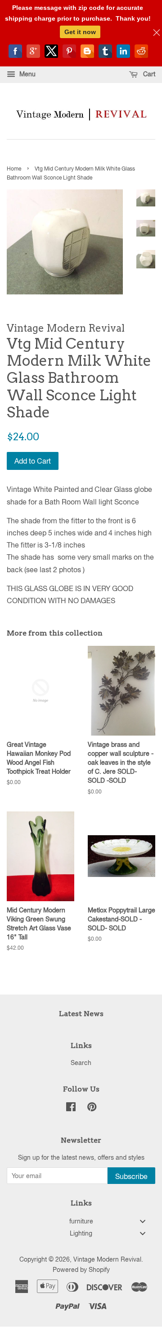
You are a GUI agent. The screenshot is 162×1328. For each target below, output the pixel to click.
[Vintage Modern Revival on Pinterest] (92, 1108)
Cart (148, 74)
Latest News (81, 1013)
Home (14, 169)
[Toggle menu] (142, 1221)
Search (81, 1062)
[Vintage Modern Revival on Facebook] (71, 1108)
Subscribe (131, 1176)
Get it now (80, 31)
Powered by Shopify (81, 1269)
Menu (27, 74)
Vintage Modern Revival (107, 1259)
